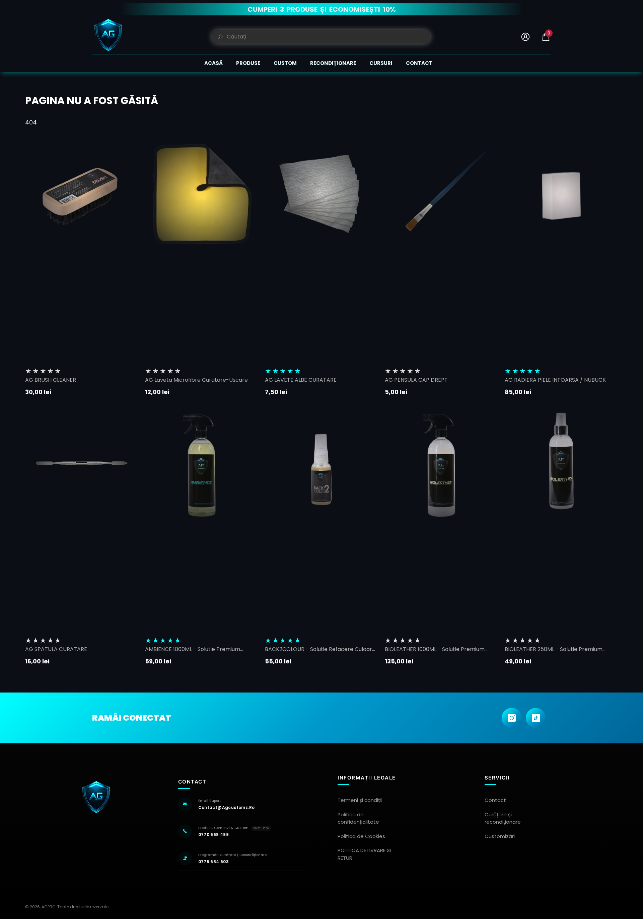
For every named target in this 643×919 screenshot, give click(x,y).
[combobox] (328, 36)
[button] (546, 37)
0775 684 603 (213, 861)
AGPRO (48, 907)
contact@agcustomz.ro (226, 807)
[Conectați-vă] (525, 37)
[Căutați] (321, 36)
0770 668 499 (213, 834)
